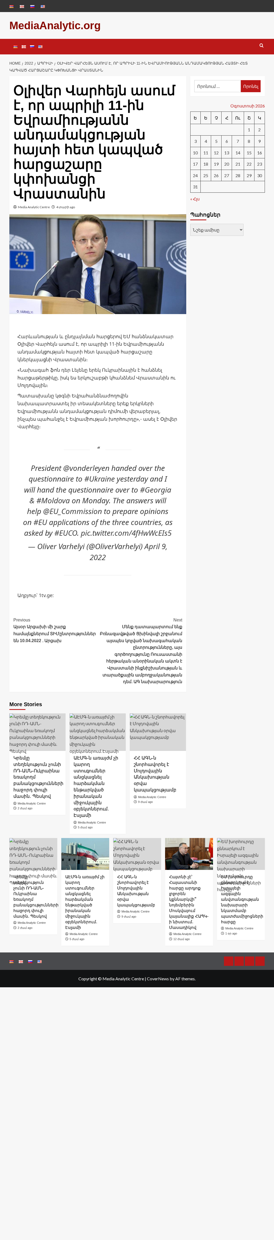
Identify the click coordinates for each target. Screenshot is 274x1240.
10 (195, 152)
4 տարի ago (65, 207)
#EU (40, 522)
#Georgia (155, 490)
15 (249, 152)
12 (216, 152)
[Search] (261, 45)
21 (237, 163)
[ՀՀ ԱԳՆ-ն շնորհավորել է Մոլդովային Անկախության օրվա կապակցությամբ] (158, 732)
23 (259, 163)
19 (216, 163)
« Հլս (195, 198)
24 (195, 175)
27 (226, 175)
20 (226, 163)
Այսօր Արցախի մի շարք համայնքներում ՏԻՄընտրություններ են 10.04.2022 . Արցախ (54, 630)
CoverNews (158, 978)
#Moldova (53, 500)
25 (205, 175)
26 (216, 175)
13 (226, 152)
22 (249, 163)
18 (205, 163)
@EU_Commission (72, 511)
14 (237, 152)
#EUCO (65, 533)
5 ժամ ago (85, 827)
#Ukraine (99, 479)
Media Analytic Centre (34, 207)
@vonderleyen (86, 468)
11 (205, 152)
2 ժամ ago (25, 808)
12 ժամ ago (181, 939)
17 (195, 163)
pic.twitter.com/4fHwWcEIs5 (126, 533)
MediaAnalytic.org (55, 25)
